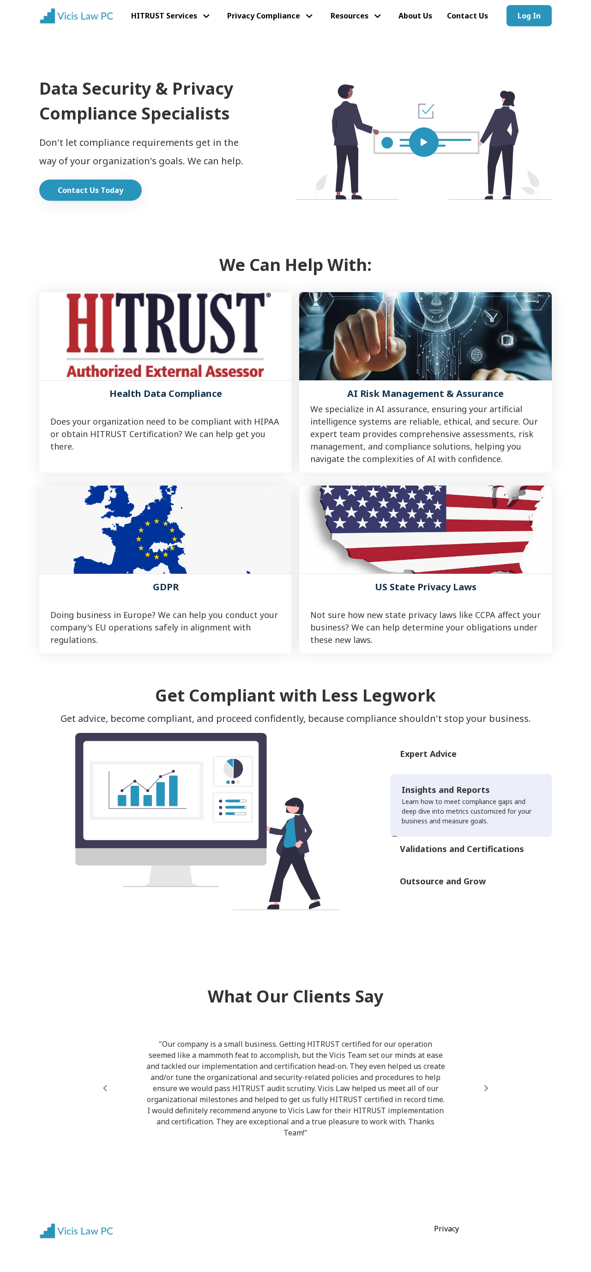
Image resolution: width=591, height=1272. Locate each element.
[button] (171, 16)
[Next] (486, 1088)
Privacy (446, 1229)
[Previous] (105, 1088)
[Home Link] (76, 16)
